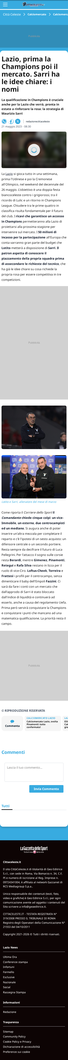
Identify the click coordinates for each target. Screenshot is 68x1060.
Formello (8, 972)
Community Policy (14, 1036)
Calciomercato (37, 14)
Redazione (9, 1012)
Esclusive (9, 977)
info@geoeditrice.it (34, 906)
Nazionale (9, 982)
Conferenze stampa (15, 962)
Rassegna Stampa (14, 992)
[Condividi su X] (17, 121)
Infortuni (8, 967)
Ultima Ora (10, 957)
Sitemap (8, 1031)
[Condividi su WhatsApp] (4, 121)
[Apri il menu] (5, 4)
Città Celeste (12, 14)
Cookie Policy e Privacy (17, 1041)
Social (6, 987)
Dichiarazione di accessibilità (21, 1046)
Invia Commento (46, 789)
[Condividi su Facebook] (11, 121)
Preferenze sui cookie (16, 1052)
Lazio (9, 174)
